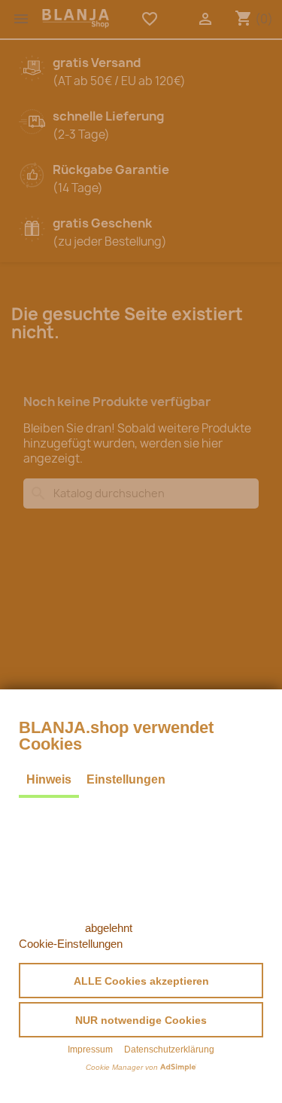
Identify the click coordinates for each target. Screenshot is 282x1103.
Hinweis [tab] (48, 779)
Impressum (90, 1049)
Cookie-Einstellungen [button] (71, 943)
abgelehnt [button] (108, 927)
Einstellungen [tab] (125, 779)
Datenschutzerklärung (169, 1049)
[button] (141, 980)
